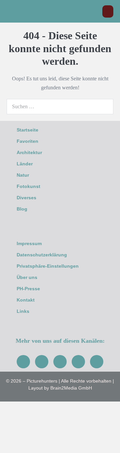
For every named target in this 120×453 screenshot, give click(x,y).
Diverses (26, 197)
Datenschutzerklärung (42, 254)
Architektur (29, 152)
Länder (25, 163)
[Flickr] (78, 361)
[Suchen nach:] (60, 106)
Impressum (29, 243)
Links (23, 311)
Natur (23, 175)
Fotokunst (28, 186)
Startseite (27, 130)
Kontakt (26, 300)
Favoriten (27, 141)
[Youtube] (60, 361)
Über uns (27, 277)
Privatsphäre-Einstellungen (48, 266)
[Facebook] (23, 361)
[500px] (96, 361)
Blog (22, 209)
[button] (94, 11)
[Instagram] (41, 361)
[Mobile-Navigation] (107, 11)
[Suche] (104, 107)
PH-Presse (28, 288)
